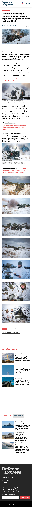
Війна (9, 329)
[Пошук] (26, 3)
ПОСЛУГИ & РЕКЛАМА (7, 478)
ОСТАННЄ (7, 416)
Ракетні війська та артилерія (11, 332)
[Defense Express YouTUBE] (9, 489)
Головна (4, 9)
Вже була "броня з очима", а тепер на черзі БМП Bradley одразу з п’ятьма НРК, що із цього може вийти (22, 437)
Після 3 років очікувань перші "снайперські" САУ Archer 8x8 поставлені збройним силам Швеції (22, 382)
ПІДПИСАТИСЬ (25, 498)
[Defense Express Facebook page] (4, 489)
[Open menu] (29, 3)
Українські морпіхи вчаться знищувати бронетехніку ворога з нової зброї (14, 126)
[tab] (7, 416)
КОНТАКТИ (4, 483)
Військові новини (19, 329)
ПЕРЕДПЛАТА (5, 480)
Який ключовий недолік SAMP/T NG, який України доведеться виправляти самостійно (22, 358)
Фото (8, 9)
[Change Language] (22, 3)
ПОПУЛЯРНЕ (18, 416)
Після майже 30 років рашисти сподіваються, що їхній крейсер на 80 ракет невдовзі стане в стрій (22, 426)
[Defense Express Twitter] (13, 489)
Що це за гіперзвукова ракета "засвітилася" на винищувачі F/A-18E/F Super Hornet (22, 370)
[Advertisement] (16, 399)
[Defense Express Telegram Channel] (18, 489)
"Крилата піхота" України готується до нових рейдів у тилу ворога (15, 171)
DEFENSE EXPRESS (9, 25)
